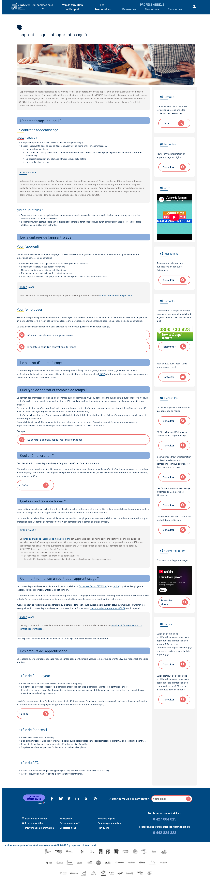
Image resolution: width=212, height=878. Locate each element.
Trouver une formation (35, 818)
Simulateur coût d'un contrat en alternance (51, 346)
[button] (188, 799)
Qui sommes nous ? (42, 7)
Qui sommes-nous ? (69, 823)
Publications (66, 818)
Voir (167, 123)
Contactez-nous (68, 827)
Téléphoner (169, 346)
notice (116, 586)
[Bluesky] (60, 798)
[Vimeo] (68, 798)
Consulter (168, 167)
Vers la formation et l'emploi (72, 7)
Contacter (168, 376)
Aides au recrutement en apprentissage (50, 335)
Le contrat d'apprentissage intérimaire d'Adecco (54, 439)
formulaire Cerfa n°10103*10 (93, 586)
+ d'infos (23, 485)
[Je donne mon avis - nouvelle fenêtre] (34, 799)
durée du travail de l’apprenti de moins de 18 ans (46, 538)
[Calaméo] (85, 798)
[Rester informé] (95, 798)
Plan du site (103, 827)
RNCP (102, 374)
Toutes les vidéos (167, 602)
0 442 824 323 (164, 832)
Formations (152, 9)
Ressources (175, 9)
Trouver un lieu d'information (39, 827)
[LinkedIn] (76, 798)
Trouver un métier (33, 823)
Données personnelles (109, 823)
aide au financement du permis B (115, 295)
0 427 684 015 (164, 819)
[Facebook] (52, 798)
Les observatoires (102, 7)
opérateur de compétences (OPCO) (107, 608)
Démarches (129, 9)
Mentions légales (106, 818)
